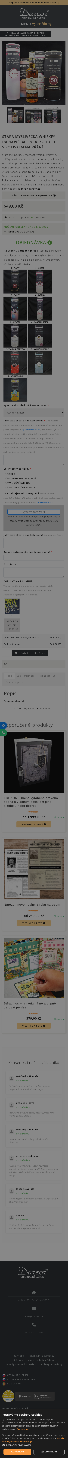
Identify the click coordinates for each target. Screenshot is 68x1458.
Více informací (23, 1429)
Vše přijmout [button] (17, 1451)
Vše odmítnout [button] (49, 1451)
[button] (34, 1445)
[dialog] (34, 1433)
